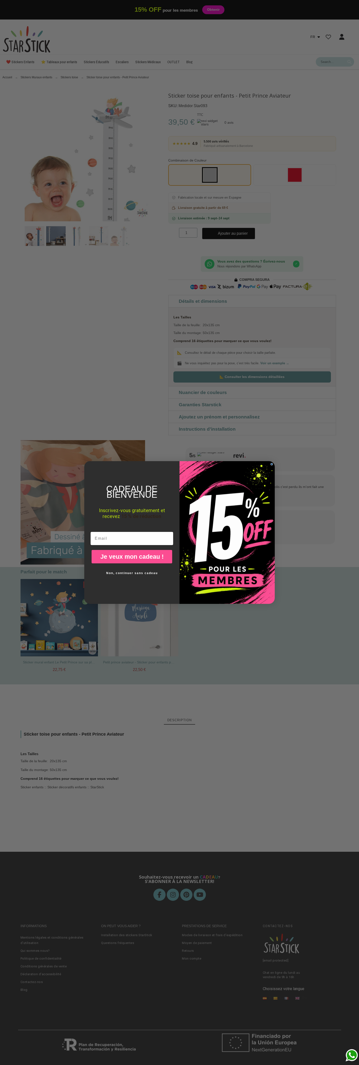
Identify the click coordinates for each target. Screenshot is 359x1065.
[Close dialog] (271, 464)
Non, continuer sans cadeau (132, 573)
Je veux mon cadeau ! (132, 556)
